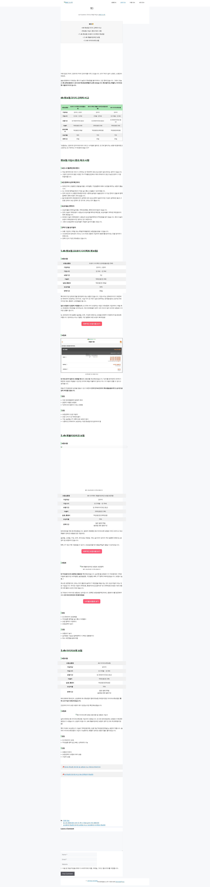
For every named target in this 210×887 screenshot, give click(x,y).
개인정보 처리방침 (92, 881)
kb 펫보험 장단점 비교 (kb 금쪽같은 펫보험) (78, 774)
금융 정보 (123, 2)
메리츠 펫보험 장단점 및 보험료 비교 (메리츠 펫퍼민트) (82, 767)
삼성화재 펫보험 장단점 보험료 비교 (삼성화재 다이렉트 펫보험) (84, 825)
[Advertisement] (92, 58)
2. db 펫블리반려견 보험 (92, 37)
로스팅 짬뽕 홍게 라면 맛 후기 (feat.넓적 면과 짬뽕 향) (81, 823)
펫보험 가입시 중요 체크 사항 (92, 31)
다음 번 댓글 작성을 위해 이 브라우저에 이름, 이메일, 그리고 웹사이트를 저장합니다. (90, 868)
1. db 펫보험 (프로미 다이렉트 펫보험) (91, 34)
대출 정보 (132, 2)
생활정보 (113, 2)
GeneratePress (120, 881)
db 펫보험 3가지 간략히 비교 (91, 28)
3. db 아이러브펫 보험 (91, 40)
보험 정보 (141, 2)
